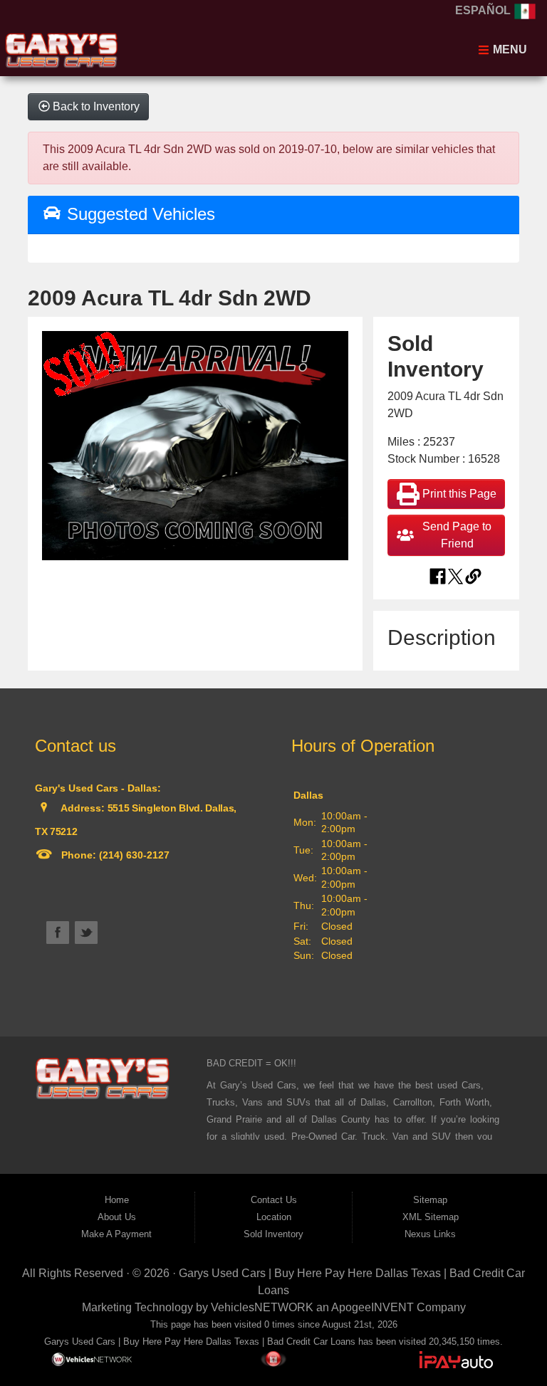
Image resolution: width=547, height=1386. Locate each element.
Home (117, 1200)
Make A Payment (116, 1234)
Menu (508, 49)
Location (273, 1217)
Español (484, 10)
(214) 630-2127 (133, 855)
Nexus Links (430, 1234)
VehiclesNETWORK (262, 1307)
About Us (117, 1217)
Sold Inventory (273, 1234)
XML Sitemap (430, 1217)
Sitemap (430, 1200)
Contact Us (274, 1200)
